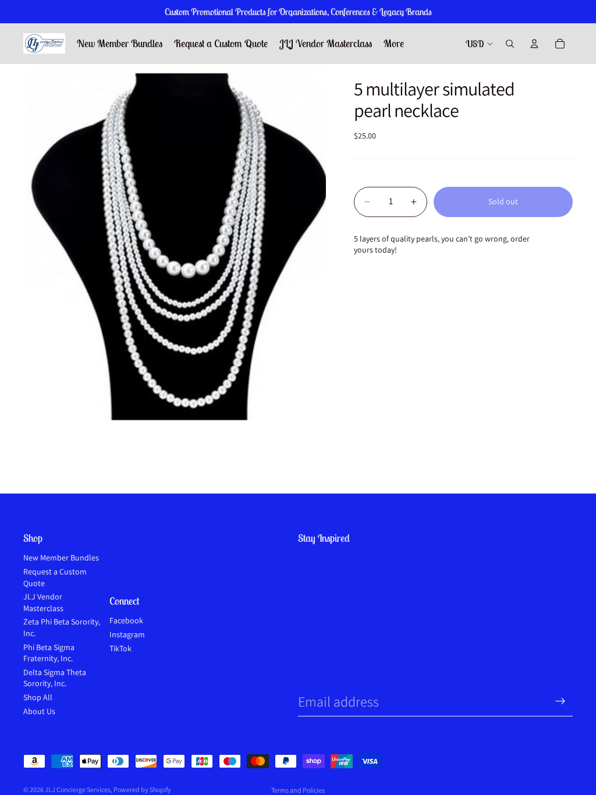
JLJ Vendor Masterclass (43, 602)
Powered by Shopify (142, 789)
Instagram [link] (127, 634)
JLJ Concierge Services (78, 789)
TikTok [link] (120, 648)
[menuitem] (394, 44)
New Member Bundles (61, 557)
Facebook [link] (126, 620)
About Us (39, 711)
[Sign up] (560, 701)
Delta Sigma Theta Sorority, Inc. (54, 678)
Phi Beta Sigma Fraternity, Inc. (48, 653)
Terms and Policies (298, 790)
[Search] (510, 43)
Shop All (37, 697)
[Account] (534, 43)
